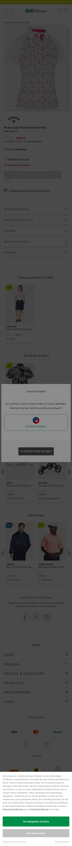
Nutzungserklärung (39, 809)
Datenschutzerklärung (13, 809)
